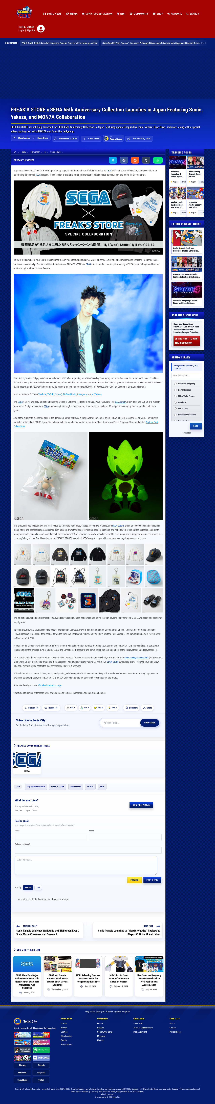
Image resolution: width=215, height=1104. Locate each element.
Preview (134, 880)
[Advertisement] (107, 73)
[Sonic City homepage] (24, 13)
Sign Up (31, 30)
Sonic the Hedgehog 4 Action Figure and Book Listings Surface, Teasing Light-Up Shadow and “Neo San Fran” (185, 304)
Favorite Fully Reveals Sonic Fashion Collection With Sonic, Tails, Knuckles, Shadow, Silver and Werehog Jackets (186, 278)
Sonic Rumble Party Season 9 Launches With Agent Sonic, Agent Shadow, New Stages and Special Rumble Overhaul (155, 43)
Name (17, 831)
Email (91, 831)
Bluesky (22, 1065)
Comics (64, 1032)
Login (21, 30)
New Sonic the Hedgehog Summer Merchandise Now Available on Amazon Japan (149, 980)
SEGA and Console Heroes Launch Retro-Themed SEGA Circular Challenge (57, 980)
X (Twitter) (96, 394)
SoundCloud (22, 1080)
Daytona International (36, 786)
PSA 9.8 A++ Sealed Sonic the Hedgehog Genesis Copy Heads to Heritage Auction (59, 43)
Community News (104, 1032)
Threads (41, 1065)
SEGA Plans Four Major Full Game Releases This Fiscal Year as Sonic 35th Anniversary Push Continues (27, 981)
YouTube (42, 394)
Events (64, 1040)
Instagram (82, 394)
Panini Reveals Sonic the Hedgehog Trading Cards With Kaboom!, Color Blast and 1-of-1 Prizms (186, 252)
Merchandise (24, 138)
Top (38, 887)
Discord (100, 1027)
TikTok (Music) (69, 394)
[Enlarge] (158, 185)
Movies (64, 1027)
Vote (195, 426)
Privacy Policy (175, 1032)
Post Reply (152, 880)
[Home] (15, 152)
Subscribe (149, 722)
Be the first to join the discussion (186, 340)
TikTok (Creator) (54, 394)
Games (64, 1023)
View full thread (141, 805)
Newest (28, 887)
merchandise (76, 786)
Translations (66, 1044)
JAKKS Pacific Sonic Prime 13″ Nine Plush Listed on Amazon (119, 978)
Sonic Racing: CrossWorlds (136, 657)
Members (101, 1036)
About (172, 1023)
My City (100, 1040)
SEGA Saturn (120, 402)
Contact (172, 1027)
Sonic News (42, 138)
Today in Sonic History (143, 1027)
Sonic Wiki (137, 1023)
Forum (100, 1023)
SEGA (109, 170)
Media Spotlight (140, 1032)
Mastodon (22, 1072)
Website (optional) (22, 844)
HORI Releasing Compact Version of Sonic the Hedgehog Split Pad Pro (88, 978)
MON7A (90, 786)
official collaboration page (49, 685)
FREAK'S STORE (57, 786)
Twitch (41, 1080)
